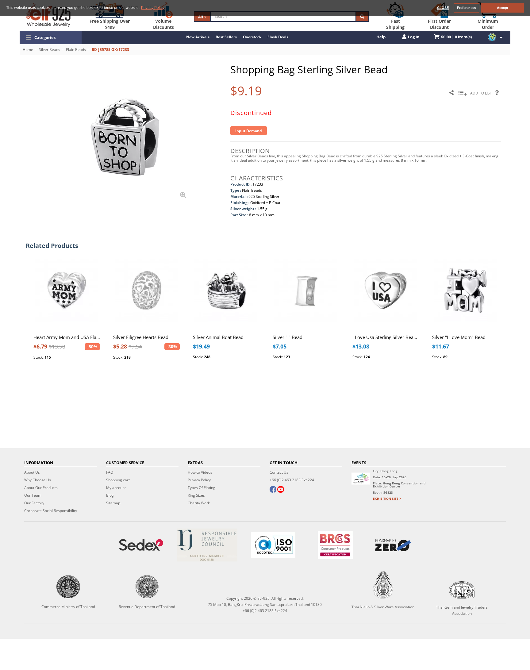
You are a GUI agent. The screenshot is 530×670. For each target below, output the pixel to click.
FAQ (109, 472)
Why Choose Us (37, 480)
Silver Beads (49, 49)
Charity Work (199, 503)
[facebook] (273, 490)
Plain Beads (76, 49)
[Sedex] (141, 545)
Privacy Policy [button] (152, 8)
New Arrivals (197, 37)
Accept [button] (502, 8)
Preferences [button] (466, 8)
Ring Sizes (196, 495)
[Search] (362, 16)
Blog (110, 495)
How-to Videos (200, 472)
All (201, 16)
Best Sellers (226, 37)
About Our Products (41, 487)
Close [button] (443, 8)
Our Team (32, 495)
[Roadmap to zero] (393, 545)
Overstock (252, 37)
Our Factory (34, 503)
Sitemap (113, 503)
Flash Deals (277, 37)
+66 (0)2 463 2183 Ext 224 (292, 480)
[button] (51, 37)
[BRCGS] (335, 545)
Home (28, 49)
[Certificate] (207, 545)
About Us (32, 472)
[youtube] (280, 490)
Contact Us (279, 472)
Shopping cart (118, 480)
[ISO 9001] (273, 545)
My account (116, 487)
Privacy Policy (199, 480)
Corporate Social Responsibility (50, 510)
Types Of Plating (201, 487)
